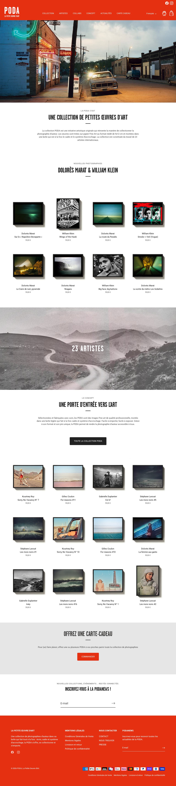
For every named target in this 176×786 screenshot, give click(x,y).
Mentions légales (73, 740)
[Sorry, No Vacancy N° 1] (108, 580)
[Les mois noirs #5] (147, 476)
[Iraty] (28, 580)
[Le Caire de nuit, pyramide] (28, 265)
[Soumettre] (163, 747)
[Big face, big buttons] (108, 265)
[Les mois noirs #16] (68, 580)
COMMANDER (88, 656)
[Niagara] (68, 265)
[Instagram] (171, 3)
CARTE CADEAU (123, 13)
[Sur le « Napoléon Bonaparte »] (28, 213)
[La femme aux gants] (147, 528)
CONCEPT (90, 13)
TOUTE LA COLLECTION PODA (88, 441)
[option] (88, 61)
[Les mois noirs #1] (28, 528)
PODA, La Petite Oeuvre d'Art (28, 768)
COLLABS (77, 13)
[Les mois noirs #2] (147, 580)
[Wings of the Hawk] (68, 213)
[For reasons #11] (68, 476)
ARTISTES (63, 13)
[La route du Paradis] (108, 213)
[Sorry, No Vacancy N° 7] (28, 476)
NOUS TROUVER (106, 740)
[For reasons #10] (108, 528)
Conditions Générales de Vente (79, 736)
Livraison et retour (73, 744)
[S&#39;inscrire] (113, 703)
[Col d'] (108, 476)
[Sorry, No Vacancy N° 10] (68, 528)
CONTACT (103, 736)
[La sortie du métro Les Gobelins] (147, 265)
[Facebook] (167, 3)
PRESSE (102, 744)
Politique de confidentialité (77, 749)
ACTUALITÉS (106, 13)
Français (150, 13)
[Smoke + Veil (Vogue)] (147, 213)
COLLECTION (48, 13)
